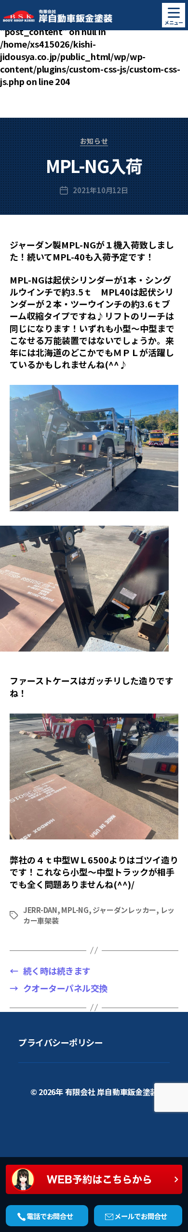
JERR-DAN (40, 910)
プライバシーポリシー (60, 1042)
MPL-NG (74, 910)
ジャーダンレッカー (124, 910)
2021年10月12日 (100, 190)
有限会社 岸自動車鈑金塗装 (111, 1091)
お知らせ (94, 141)
